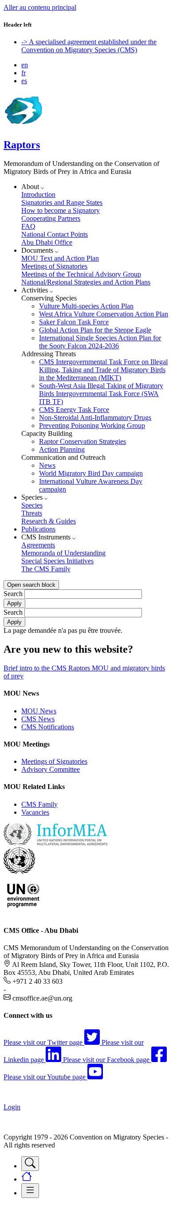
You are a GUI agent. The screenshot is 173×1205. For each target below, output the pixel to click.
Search (13, 593)
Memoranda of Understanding (63, 553)
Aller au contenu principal (40, 7)
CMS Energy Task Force (74, 409)
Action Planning (62, 449)
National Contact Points (54, 234)
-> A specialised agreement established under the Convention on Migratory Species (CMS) (89, 46)
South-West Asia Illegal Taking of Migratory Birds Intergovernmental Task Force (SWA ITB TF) (101, 393)
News (47, 465)
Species (32, 505)
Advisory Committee (50, 769)
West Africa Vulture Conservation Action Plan (103, 314)
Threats (31, 513)
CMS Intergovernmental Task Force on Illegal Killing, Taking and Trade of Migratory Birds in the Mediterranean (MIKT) (103, 369)
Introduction (38, 194)
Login (12, 1107)
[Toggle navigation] (30, 1163)
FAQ (28, 226)
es (24, 81)
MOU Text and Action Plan (60, 258)
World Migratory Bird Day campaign (91, 473)
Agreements (38, 545)
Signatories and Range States (61, 202)
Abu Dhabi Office (46, 242)
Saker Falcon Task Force (74, 322)
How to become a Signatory (60, 210)
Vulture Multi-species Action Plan (86, 306)
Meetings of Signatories (54, 266)
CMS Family (39, 804)
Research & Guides (48, 521)
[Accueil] (23, 126)
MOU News (38, 711)
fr (23, 73)
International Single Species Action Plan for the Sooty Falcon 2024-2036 (100, 342)
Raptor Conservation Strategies (82, 441)
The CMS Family (46, 569)
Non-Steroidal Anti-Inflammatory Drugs (95, 417)
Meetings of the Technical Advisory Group (81, 274)
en (24, 65)
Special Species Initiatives (57, 561)
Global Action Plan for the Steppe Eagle (95, 330)
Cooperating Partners (50, 218)
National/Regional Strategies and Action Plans (85, 282)
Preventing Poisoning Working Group (92, 425)
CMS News (38, 719)
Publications (38, 529)
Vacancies (35, 812)
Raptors (22, 144)
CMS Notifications (47, 727)
